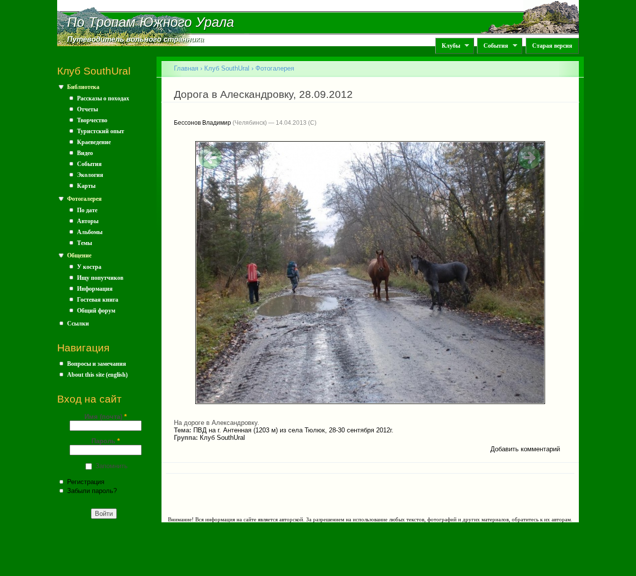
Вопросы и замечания (96, 363)
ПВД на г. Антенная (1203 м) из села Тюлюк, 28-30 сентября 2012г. (293, 430)
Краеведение (94, 142)
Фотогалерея (84, 198)
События (492, 46)
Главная (186, 68)
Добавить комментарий (525, 449)
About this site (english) (97, 374)
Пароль (105, 441)
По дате (87, 210)
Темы (84, 243)
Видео (85, 153)
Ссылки (78, 323)
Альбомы (89, 232)
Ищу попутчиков (100, 277)
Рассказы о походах (103, 98)
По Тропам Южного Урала (150, 22)
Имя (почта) (105, 416)
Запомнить (111, 466)
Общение (79, 255)
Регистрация (85, 482)
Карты (86, 185)
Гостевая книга (97, 299)
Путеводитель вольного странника (135, 39)
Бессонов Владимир (202, 122)
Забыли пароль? (92, 490)
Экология (90, 174)
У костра (89, 266)
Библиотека (83, 86)
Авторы (87, 221)
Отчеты (87, 109)
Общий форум (96, 310)
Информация (95, 288)
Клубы (447, 46)
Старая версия (552, 45)
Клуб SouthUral (226, 68)
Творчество (92, 120)
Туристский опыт (100, 131)
